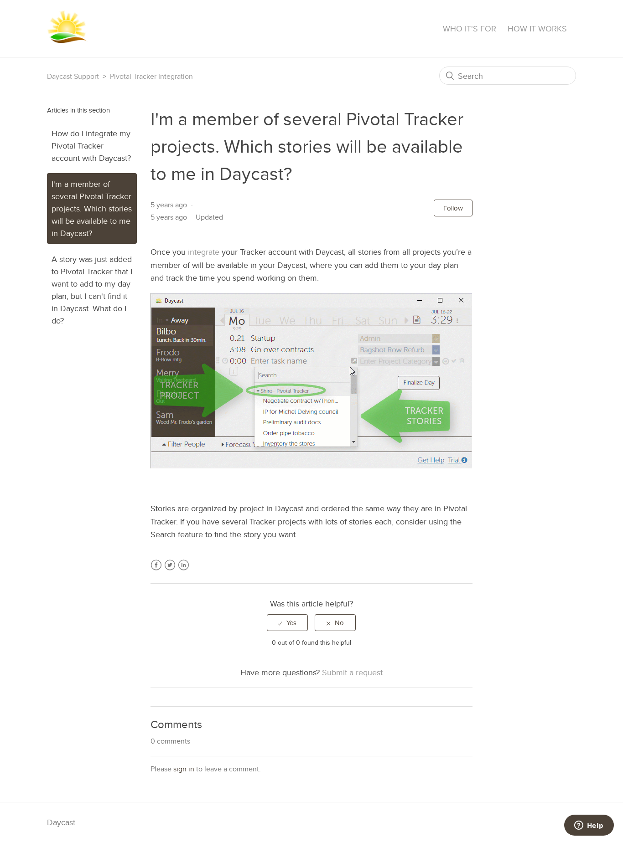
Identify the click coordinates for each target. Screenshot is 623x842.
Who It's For (469, 28)
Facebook (156, 570)
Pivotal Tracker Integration (151, 76)
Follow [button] (453, 208)
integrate (203, 251)
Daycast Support (73, 76)
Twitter (170, 570)
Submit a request (352, 672)
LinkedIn (183, 570)
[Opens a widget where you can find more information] (589, 826)
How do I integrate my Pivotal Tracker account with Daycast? (91, 146)
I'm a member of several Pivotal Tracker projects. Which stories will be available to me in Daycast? (92, 208)
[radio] (287, 622)
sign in (183, 769)
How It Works (537, 28)
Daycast (61, 822)
